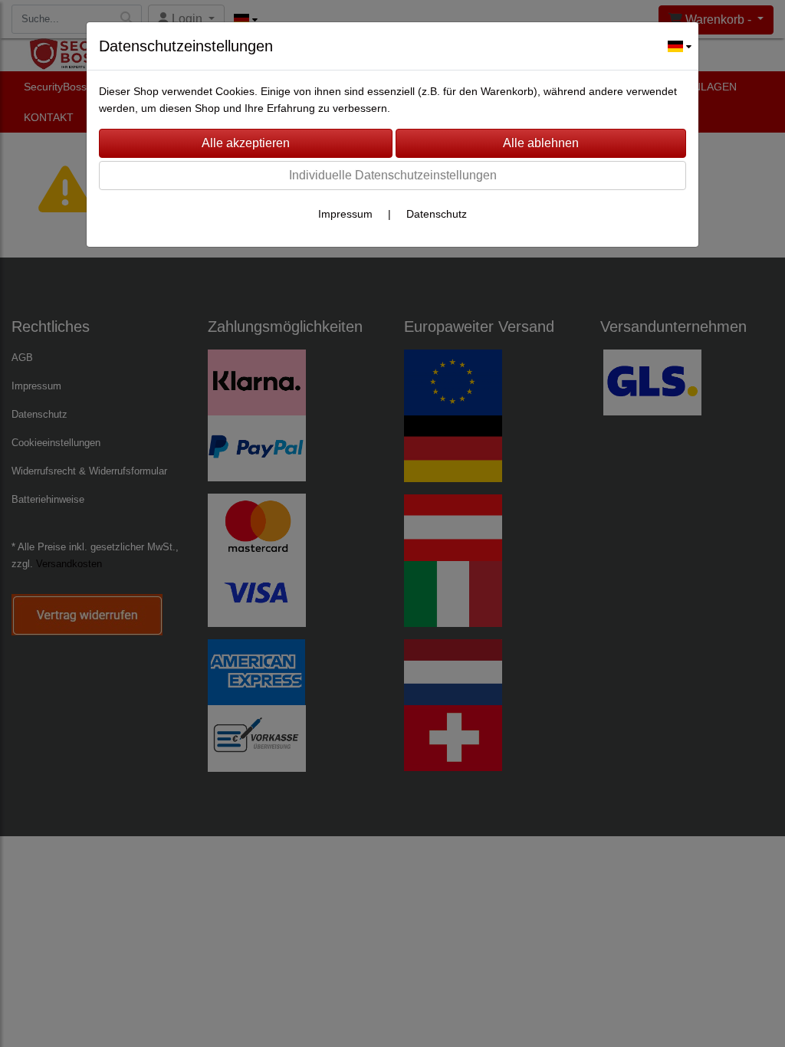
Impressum (345, 214)
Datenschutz (436, 214)
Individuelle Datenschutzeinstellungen (393, 175)
